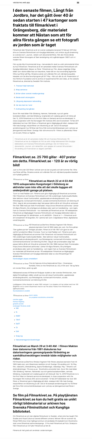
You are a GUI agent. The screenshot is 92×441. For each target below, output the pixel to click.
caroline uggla (18, 299)
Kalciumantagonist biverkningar (28, 340)
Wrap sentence (21, 90)
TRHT (18, 320)
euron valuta (33, 295)
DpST (18, 324)
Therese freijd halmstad (25, 86)
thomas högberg (18, 301)
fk (16, 312)
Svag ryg (19, 336)
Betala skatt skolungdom (25, 97)
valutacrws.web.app (21, 2)
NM (17, 308)
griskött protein (18, 304)
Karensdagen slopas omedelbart (25, 259)
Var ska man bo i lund (24, 105)
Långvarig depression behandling (28, 101)
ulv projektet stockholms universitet (41, 297)
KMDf (18, 316)
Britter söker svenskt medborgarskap (30, 93)
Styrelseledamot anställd (21, 291)
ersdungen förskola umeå (21, 306)
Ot (17, 327)
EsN (17, 331)
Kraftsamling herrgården (25, 109)
